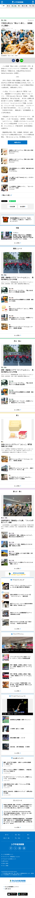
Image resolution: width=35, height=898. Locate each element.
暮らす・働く (25, 5)
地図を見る (17, 142)
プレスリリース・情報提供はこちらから (11, 856)
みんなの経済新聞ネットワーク (17, 881)
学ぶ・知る (31, 5)
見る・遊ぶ (14, 5)
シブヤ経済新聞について (7, 854)
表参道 (3, 28)
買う (19, 5)
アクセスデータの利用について (9, 859)
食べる (8, 5)
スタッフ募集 (5, 865)
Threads (24, 848)
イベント (8, 28)
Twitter (15, 848)
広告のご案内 (5, 863)
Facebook (11, 848)
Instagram (19, 848)
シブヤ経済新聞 (17, 2)
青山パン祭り (6, 195)
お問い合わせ (5, 861)
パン (12, 28)
